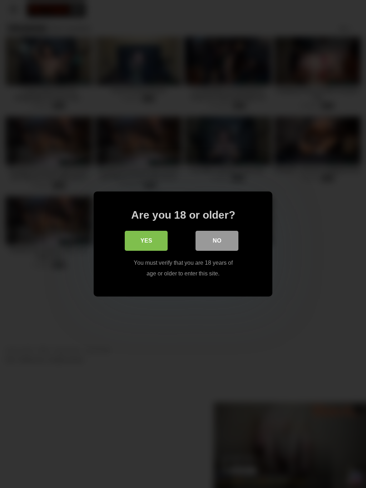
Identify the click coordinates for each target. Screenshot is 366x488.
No (217, 241)
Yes (146, 241)
